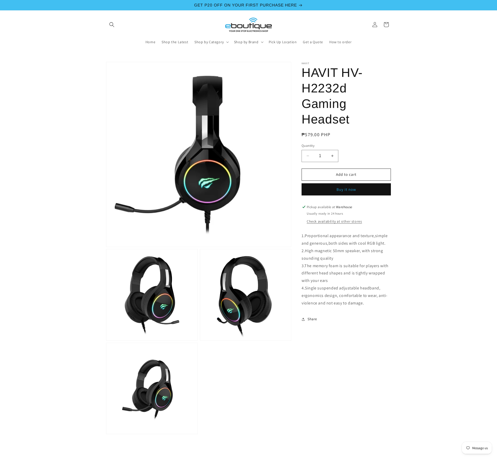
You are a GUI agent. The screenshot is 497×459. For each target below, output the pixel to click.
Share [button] (312, 319)
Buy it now (346, 189)
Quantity (308, 145)
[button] (112, 24)
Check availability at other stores (334, 221)
